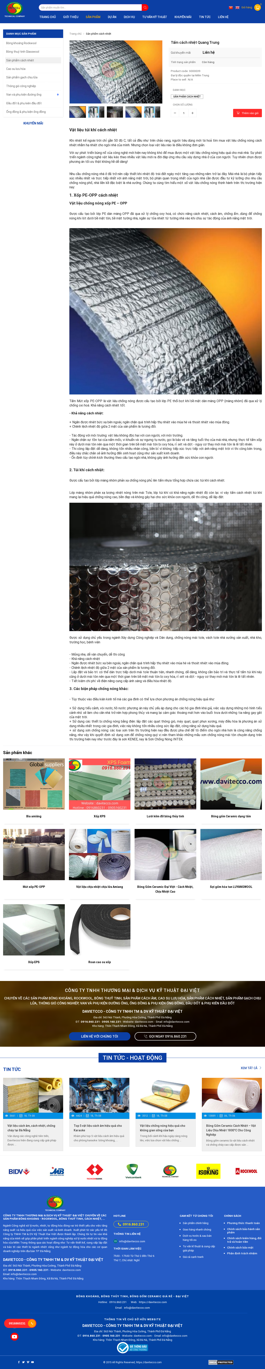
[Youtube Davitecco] (14, 1336)
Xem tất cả (249, 1068)
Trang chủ (47, 17)
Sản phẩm (93, 17)
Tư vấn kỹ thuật (154, 17)
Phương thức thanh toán (243, 1223)
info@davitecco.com (132, 1241)
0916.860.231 (133, 1224)
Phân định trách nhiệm (242, 1253)
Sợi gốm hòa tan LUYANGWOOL (231, 887)
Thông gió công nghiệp (21, 86)
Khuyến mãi (183, 17)
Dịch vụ (129, 17)
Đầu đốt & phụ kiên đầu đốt (24, 103)
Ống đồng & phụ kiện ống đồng (26, 112)
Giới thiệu (70, 17)
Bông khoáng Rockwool (21, 43)
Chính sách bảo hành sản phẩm (243, 1230)
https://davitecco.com (149, 1302)
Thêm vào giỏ (250, 113)
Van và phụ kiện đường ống (23, 94)
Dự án (112, 17)
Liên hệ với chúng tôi (99, 1036)
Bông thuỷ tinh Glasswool (22, 52)
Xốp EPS (34, 962)
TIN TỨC (205, 17)
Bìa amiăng (33, 816)
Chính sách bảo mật (240, 1247)
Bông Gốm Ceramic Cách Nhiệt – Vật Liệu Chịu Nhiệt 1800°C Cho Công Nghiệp (231, 1130)
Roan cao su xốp (99, 962)
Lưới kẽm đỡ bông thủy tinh (165, 816)
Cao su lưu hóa (15, 69)
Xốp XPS (99, 816)
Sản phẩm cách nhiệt (98, 33)
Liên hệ (223, 17)
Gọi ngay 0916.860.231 (168, 1036)
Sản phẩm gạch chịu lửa (21, 77)
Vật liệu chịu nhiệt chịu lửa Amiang (99, 887)
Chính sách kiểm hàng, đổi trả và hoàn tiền (244, 1239)
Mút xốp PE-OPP (34, 887)
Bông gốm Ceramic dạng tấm (231, 816)
